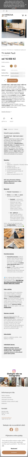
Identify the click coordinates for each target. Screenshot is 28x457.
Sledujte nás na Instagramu (14, 375)
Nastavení (14, 448)
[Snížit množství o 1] (6, 81)
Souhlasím (14, 452)
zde (3, 445)
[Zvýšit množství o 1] (6, 80)
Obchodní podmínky (6, 397)
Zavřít (11, 116)
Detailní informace (6, 111)
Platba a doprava (5, 395)
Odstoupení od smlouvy (7, 399)
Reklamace (4, 403)
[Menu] (25, 15)
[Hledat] (3, 10)
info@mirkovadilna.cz (7, 417)
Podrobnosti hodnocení (20, 50)
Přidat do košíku (12, 80)
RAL (14, 265)
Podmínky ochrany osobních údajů (10, 401)
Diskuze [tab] (16, 129)
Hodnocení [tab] (10, 129)
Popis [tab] (5, 129)
